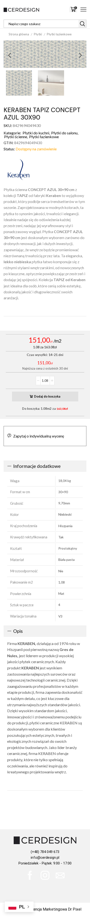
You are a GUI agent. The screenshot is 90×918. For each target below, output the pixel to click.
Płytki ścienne (15, 136)
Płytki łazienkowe (59, 34)
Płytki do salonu (64, 133)
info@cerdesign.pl (45, 857)
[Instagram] (45, 875)
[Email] (60, 875)
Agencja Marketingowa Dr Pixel (55, 909)
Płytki (38, 34)
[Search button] (82, 23)
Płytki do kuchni (36, 133)
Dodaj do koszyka (47, 396)
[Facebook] (29, 875)
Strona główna (19, 34)
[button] (10, 55)
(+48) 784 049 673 (45, 852)
